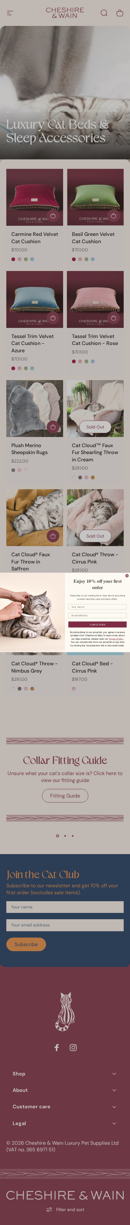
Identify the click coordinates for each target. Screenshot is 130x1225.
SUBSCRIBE (98, 624)
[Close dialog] (127, 576)
